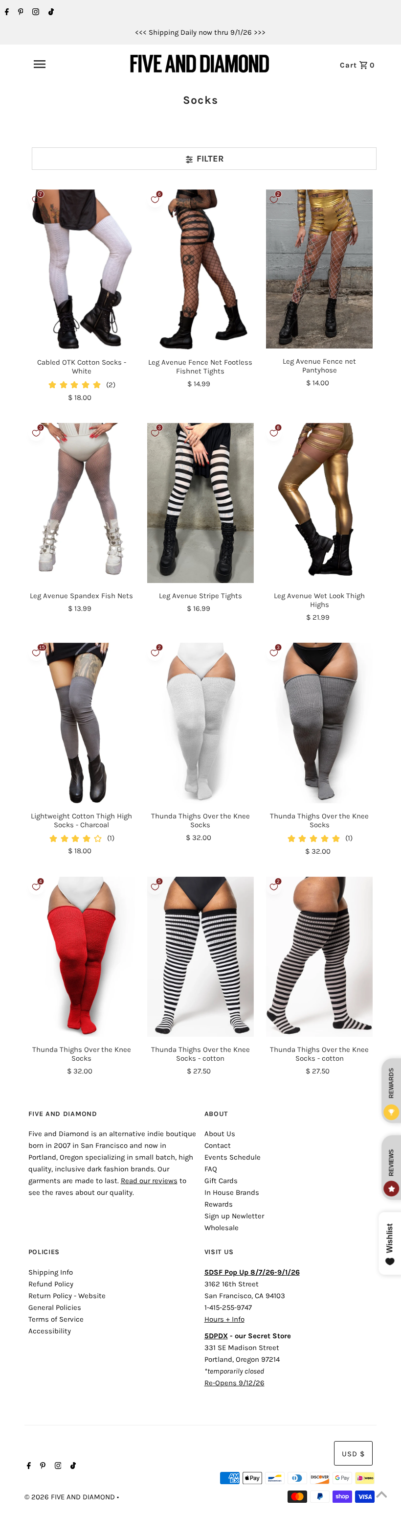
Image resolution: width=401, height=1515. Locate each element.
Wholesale (221, 1227)
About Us (219, 1133)
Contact (217, 1145)
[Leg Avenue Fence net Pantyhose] (319, 269)
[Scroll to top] (381, 1495)
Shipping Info (50, 1272)
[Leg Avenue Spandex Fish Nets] (81, 503)
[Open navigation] (61, 64)
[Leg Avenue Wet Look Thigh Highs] (319, 503)
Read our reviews (149, 1180)
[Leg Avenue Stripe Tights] (200, 503)
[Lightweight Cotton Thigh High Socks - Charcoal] (81, 723)
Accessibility (49, 1331)
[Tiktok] (50, 13)
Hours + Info (224, 1319)
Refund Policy (50, 1284)
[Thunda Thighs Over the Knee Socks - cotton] (200, 957)
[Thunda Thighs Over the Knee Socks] (200, 723)
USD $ (353, 1453)
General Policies (54, 1307)
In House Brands (231, 1192)
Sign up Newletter (234, 1216)
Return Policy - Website (67, 1295)
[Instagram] (34, 13)
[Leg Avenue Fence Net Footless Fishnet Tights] (200, 269)
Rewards (218, 1204)
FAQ (210, 1169)
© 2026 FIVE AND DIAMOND (70, 1496)
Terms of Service (56, 1319)
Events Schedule (232, 1157)
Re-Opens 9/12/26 (234, 1382)
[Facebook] (5, 13)
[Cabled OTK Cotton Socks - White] (81, 269)
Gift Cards (221, 1180)
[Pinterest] (19, 13)
